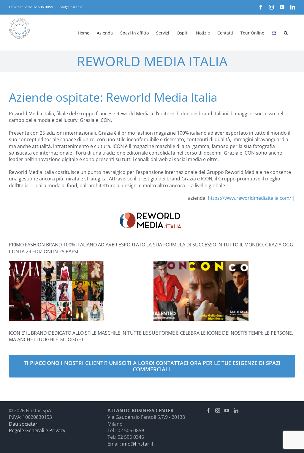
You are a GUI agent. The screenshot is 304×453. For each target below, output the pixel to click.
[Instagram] (217, 410)
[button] (286, 32)
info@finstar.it (70, 7)
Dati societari (24, 424)
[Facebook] (208, 410)
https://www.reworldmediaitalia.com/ (249, 198)
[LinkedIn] (236, 410)
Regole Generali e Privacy (37, 430)
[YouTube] (226, 410)
